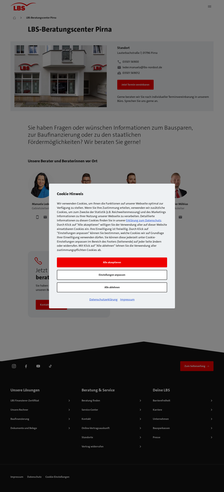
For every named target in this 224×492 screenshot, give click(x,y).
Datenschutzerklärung (103, 299)
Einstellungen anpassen (112, 275)
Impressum (127, 299)
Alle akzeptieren (112, 262)
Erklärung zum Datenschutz (143, 220)
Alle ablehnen (112, 287)
